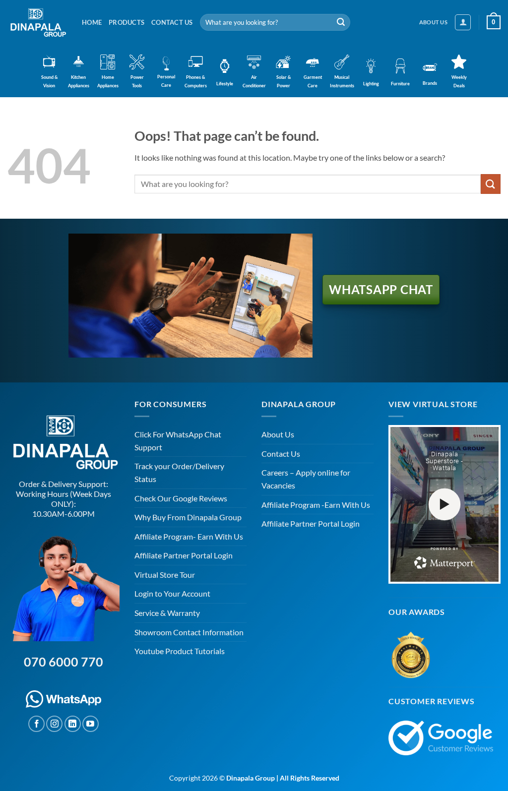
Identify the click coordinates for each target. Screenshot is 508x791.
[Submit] (340, 22)
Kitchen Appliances (78, 81)
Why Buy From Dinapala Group (188, 517)
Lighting (371, 83)
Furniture (400, 83)
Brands (430, 83)
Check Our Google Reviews (180, 498)
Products (126, 22)
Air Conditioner (254, 81)
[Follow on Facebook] (36, 724)
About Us (277, 434)
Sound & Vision (49, 81)
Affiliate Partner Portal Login (183, 555)
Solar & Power (283, 81)
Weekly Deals (459, 81)
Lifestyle (224, 83)
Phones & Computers (195, 81)
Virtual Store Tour (164, 574)
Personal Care (166, 81)
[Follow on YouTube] (90, 724)
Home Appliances (108, 81)
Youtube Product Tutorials (179, 651)
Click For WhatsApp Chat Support (177, 440)
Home (92, 22)
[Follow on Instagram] (54, 724)
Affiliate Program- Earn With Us (188, 536)
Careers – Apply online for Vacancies (305, 479)
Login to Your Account (172, 593)
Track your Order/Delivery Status (179, 472)
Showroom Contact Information (189, 632)
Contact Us (172, 22)
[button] (463, 22)
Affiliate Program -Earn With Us (315, 504)
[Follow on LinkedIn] (72, 724)
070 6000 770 (63, 661)
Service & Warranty (167, 612)
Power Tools (137, 81)
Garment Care (312, 81)
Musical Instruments (342, 81)
